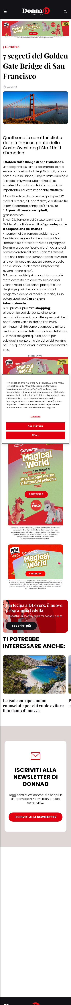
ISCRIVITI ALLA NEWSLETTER (35, 817)
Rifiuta (35, 435)
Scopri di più (21, 626)
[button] (5, 11)
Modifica (36, 416)
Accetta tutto (35, 425)
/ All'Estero (11, 47)
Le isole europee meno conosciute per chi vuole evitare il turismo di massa (33, 705)
